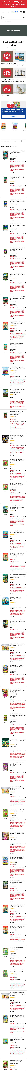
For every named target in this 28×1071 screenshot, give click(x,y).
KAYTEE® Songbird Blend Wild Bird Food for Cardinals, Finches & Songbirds (18, 715)
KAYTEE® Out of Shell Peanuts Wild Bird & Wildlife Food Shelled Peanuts (17, 201)
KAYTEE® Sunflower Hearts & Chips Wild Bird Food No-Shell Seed (17, 177)
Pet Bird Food (3, 130)
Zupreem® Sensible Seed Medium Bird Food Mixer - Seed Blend (17, 1039)
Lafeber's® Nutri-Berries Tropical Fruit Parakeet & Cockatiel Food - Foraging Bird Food (18, 576)
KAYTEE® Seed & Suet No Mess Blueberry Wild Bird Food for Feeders (17, 882)
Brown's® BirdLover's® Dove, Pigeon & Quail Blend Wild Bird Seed (17, 437)
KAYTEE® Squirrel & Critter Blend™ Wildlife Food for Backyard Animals (16, 413)
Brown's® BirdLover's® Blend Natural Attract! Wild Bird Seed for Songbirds (17, 621)
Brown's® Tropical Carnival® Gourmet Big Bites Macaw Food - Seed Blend (17, 690)
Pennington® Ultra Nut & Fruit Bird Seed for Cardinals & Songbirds (17, 764)
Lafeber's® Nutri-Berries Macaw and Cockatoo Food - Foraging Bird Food (17, 994)
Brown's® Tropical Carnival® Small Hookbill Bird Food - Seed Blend (17, 833)
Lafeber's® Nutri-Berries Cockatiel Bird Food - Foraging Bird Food (17, 788)
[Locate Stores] (21, 12)
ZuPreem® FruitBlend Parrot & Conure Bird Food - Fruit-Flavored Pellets (18, 461)
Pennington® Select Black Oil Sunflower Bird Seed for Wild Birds (17, 858)
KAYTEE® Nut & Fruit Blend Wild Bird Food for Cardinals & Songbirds (17, 249)
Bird (2, 22)
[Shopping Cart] (24, 12)
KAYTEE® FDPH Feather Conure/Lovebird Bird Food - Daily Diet (17, 599)
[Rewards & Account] (7, 12)
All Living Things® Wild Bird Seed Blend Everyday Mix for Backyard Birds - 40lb (17, 391)
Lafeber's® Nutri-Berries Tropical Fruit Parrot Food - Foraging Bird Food (18, 740)
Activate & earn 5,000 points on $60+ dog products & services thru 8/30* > (13, 4)
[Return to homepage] (15, 12)
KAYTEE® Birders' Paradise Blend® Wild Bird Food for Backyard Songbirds (16, 1062)
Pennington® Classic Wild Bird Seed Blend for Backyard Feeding (17, 152)
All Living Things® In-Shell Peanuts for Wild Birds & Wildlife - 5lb (17, 274)
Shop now (13, 49)
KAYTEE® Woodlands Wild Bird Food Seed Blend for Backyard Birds (17, 298)
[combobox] (13, 17)
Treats (15, 130)
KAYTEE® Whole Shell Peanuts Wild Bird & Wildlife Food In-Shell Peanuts (17, 225)
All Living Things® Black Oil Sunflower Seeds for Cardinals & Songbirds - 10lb (17, 507)
